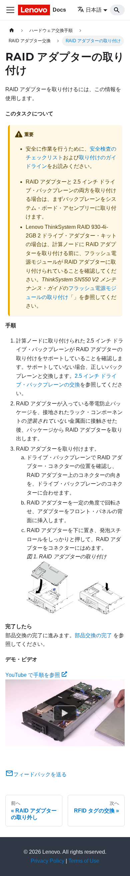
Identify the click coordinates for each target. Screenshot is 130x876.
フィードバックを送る (40, 774)
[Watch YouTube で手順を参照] (65, 713)
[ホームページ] (11, 30)
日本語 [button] (94, 10)
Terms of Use (83, 861)
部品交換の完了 (93, 635)
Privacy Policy (47, 861)
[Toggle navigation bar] (10, 10)
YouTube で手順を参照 (32, 675)
